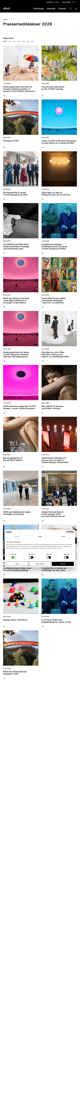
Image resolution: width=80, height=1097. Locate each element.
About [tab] (63, 536)
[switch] (31, 557)
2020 (32, 41)
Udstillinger (38, 8)
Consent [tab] (16, 536)
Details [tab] (40, 536)
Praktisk (62, 8)
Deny (17, 563)
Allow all (63, 563)
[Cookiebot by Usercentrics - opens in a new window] (67, 532)
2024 (14, 41)
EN (76, 2)
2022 (23, 41)
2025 (9, 41)
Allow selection (40, 563)
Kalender (51, 8)
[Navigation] (76, 9)
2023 (18, 41)
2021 (28, 41)
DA (73, 2)
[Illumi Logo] (6, 8)
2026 (4, 41)
